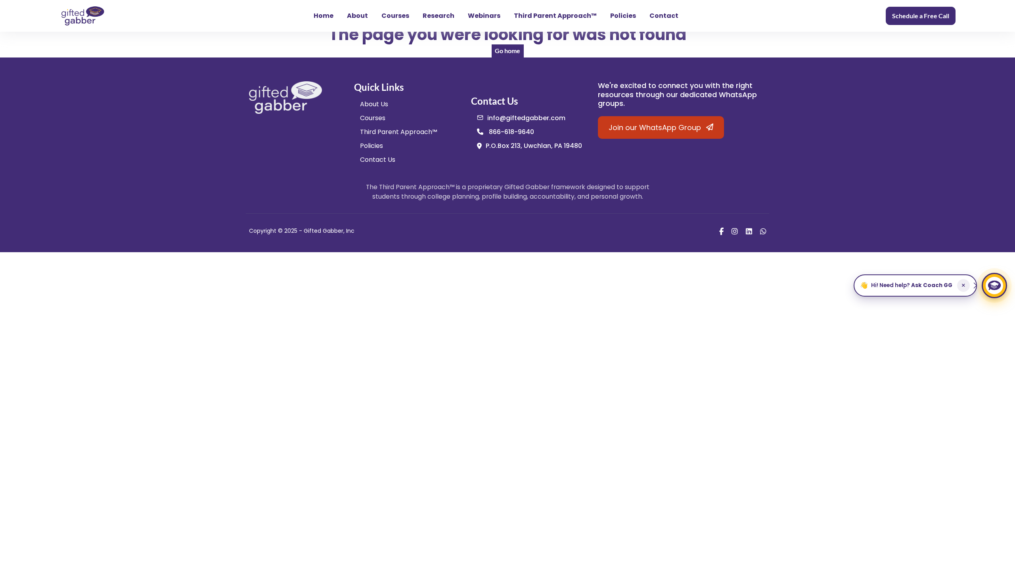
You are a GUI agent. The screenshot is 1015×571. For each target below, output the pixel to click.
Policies (623, 15)
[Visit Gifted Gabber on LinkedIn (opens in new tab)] (749, 231)
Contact (663, 15)
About (357, 15)
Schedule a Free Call (920, 15)
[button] (915, 285)
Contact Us (377, 159)
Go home (507, 50)
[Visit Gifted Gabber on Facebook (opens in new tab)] (721, 231)
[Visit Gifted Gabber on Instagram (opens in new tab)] (735, 231)
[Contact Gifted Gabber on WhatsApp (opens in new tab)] (763, 231)
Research (438, 15)
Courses (395, 15)
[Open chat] (994, 285)
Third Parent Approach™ (555, 15)
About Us (374, 104)
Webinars (484, 15)
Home (323, 15)
